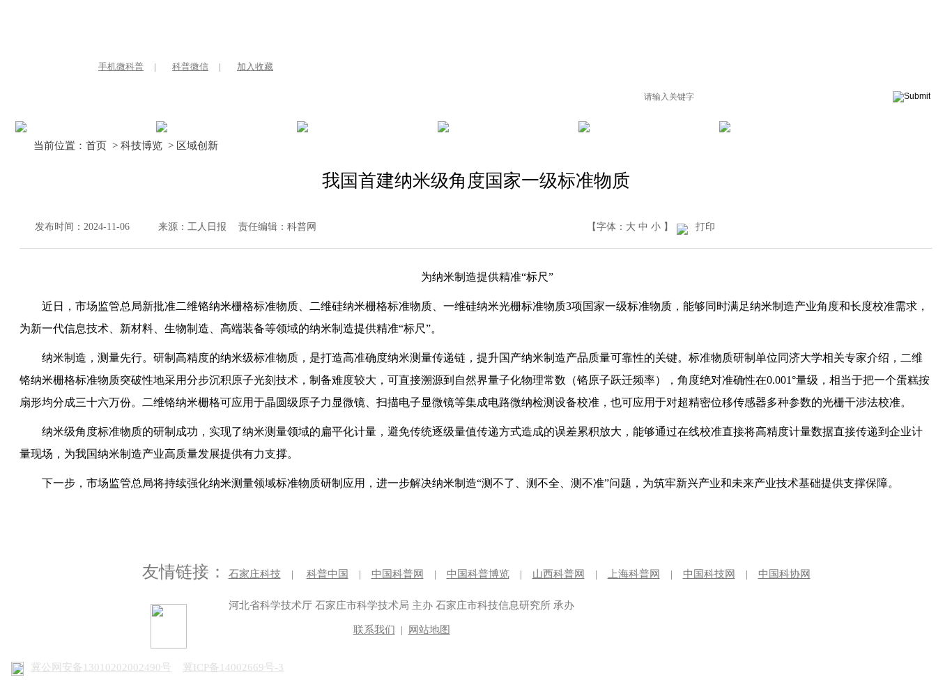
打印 (705, 227)
